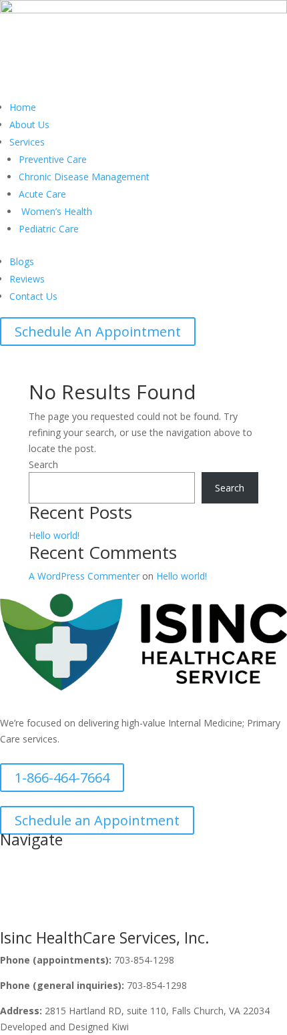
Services (27, 142)
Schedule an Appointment (97, 820)
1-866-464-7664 (62, 778)
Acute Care (42, 194)
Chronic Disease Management (84, 176)
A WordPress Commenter (84, 576)
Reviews (27, 278)
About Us (29, 124)
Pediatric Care (49, 228)
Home (22, 107)
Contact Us (33, 296)
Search (43, 464)
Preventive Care (53, 159)
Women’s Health (55, 211)
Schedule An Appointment (98, 332)
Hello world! (54, 535)
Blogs (21, 261)
